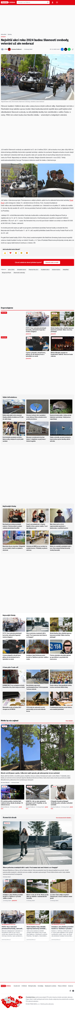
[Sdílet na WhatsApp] (69, 49)
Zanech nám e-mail (51, 262)
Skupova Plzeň (6, 272)
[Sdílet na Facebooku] (62, 49)
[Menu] (57, 2)
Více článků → (70, 720)
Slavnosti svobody (19, 272)
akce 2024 (11, 269)
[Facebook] (70, 991)
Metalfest (66, 269)
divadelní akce (21, 269)
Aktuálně (3, 34)
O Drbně (24, 986)
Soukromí (17, 986)
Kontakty (40, 986)
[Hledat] (48, 2)
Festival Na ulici (33, 269)
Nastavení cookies (50, 986)
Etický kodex (32, 986)
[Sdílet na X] (65, 49)
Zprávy (10, 34)
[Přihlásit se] (52, 2)
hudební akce (45, 269)
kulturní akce (56, 269)
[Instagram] (73, 991)
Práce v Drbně (62, 986)
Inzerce (70, 986)
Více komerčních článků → (64, 817)
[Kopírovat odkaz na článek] (72, 49)
